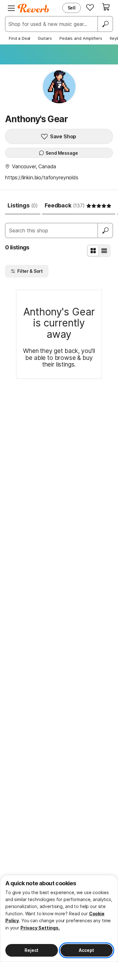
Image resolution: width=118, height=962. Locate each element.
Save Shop (63, 136)
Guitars (45, 38)
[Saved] (90, 7)
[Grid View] (93, 251)
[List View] (104, 251)
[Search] (105, 24)
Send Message (62, 153)
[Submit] (105, 230)
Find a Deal (19, 38)
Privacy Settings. (40, 927)
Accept (86, 950)
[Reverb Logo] (33, 8)
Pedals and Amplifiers (80, 38)
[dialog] (59, 918)
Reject (31, 950)
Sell (72, 7)
